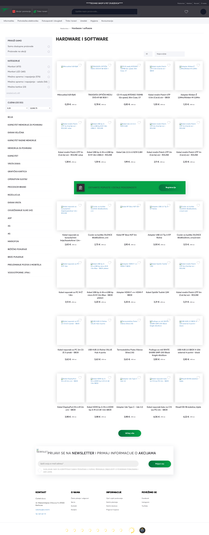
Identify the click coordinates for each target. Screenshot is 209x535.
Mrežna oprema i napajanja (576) (24, 77)
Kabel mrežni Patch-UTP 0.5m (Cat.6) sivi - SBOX (159, 100)
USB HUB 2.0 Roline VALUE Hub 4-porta (100, 379)
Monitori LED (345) (17, 72)
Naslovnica (65, 28)
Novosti (195, 3)
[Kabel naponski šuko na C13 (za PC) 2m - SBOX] (159, 419)
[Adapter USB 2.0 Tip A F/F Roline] (159, 229)
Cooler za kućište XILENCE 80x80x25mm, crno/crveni (189, 254)
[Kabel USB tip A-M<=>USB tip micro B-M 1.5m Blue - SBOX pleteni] (100, 292)
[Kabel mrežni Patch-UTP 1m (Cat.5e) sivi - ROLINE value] (70, 141)
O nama (203, 3)
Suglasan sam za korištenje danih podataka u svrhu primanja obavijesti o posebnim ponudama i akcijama (90, 506)
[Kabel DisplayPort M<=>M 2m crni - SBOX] (70, 419)
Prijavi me (159, 499)
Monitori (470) (14, 67)
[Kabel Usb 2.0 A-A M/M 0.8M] (129, 141)
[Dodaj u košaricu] (78, 115)
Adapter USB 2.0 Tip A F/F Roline (159, 252)
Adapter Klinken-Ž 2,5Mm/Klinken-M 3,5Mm (189, 100)
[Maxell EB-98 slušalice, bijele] (189, 419)
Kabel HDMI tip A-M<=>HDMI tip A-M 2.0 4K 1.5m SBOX (100, 443)
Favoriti (185, 12)
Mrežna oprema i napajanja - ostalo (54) (27, 82)
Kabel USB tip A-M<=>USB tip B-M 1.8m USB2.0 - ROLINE (100, 165)
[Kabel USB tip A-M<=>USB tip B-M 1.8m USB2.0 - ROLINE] (100, 141)
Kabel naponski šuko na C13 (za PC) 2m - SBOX (159, 442)
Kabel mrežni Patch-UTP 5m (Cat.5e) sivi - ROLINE (189, 315)
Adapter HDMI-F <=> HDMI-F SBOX (129, 315)
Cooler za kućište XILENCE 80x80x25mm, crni (100, 254)
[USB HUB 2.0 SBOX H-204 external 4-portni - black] (189, 356)
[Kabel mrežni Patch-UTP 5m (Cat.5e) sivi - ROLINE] (189, 292)
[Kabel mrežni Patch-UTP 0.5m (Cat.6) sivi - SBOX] (159, 77)
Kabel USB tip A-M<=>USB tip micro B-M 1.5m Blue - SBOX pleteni (100, 317)
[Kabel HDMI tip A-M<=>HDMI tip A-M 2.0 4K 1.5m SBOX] (100, 419)
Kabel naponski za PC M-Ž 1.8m (70, 315)
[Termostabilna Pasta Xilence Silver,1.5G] (129, 356)
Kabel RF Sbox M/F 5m (128, 251)
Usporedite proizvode (176, 12)
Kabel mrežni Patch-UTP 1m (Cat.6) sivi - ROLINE (188, 163)
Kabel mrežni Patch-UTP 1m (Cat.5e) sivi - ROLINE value (70, 165)
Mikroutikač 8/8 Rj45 (67, 99)
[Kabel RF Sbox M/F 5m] (129, 229)
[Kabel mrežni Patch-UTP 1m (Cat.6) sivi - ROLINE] (189, 141)
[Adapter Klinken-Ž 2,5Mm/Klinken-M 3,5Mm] (189, 77)
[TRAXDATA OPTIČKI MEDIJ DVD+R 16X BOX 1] (100, 77)
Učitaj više (129, 468)
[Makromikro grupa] (5, 11)
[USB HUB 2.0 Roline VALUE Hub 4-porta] (100, 356)
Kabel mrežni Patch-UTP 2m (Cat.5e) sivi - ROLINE (159, 163)
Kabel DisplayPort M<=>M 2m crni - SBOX (70, 442)
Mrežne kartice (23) (17, 87)
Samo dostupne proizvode (20, 46)
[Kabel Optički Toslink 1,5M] (159, 292)
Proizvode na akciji (17, 51)
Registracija (171, 199)
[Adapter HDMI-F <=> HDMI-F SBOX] (129, 292)
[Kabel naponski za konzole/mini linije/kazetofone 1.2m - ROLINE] (70, 229)
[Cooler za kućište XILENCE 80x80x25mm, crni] (100, 229)
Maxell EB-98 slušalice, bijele (188, 442)
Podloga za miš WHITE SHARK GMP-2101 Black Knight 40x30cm (159, 380)
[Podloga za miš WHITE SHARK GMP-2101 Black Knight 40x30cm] (159, 356)
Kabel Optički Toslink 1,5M (159, 315)
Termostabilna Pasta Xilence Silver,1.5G (129, 379)
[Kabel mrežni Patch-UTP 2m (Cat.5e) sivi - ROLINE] (159, 141)
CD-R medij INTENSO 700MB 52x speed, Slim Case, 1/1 (129, 102)
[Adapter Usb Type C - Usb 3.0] (129, 419)
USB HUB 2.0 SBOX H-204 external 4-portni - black (189, 379)
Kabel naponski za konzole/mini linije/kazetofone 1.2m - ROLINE (70, 254)
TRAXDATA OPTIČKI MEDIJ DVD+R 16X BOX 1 (100, 100)
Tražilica (137, 11)
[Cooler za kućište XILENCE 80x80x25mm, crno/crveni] (189, 229)
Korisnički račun (203, 12)
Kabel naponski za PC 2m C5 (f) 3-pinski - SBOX (71, 379)
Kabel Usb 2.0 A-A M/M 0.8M (130, 163)
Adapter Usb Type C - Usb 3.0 (130, 442)
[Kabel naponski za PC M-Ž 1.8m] (70, 292)
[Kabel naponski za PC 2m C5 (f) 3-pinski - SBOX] (70, 356)
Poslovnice (177, 3)
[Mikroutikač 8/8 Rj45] (70, 77)
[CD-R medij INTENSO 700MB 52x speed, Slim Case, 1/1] (129, 77)
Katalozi (187, 3)
